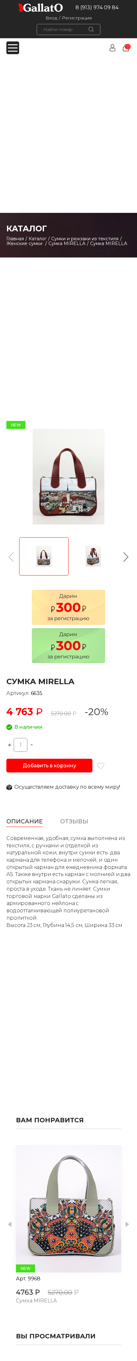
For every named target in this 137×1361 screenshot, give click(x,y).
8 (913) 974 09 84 (97, 7)
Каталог (38, 239)
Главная (15, 239)
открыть (61, 1209)
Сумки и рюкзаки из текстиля (85, 239)
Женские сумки (25, 243)
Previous (9, 1224)
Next (127, 1224)
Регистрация (77, 18)
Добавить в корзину (49, 766)
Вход (51, 18)
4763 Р (28, 1292)
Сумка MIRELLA (66, 243)
